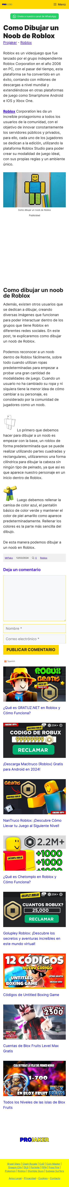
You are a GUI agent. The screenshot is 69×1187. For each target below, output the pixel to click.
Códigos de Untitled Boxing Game (31, 995)
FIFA (44, 1167)
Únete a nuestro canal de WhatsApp (36, 16)
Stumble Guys (36, 1171)
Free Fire (54, 1167)
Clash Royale (29, 1163)
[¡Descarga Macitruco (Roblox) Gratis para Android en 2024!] (34, 755)
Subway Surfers (55, 1171)
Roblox (26, 42)
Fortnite (35, 1167)
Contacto (55, 1178)
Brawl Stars (13, 1163)
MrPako (9, 557)
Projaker (10, 42)
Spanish (11, 661)
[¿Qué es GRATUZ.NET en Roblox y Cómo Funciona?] (34, 699)
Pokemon (10, 1171)
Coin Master (53, 1163)
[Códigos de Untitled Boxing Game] (34, 986)
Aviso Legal (15, 1178)
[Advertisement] (34, 251)
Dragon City (15, 1167)
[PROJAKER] (7, 4)
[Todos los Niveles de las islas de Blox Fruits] (34, 1093)
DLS (26, 1167)
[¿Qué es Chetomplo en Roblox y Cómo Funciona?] (34, 868)
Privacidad (30, 1178)
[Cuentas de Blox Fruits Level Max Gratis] (34, 1037)
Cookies (43, 1178)
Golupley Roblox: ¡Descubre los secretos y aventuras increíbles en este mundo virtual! (31, 938)
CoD (41, 1163)
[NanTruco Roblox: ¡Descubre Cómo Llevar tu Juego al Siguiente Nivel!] (34, 812)
